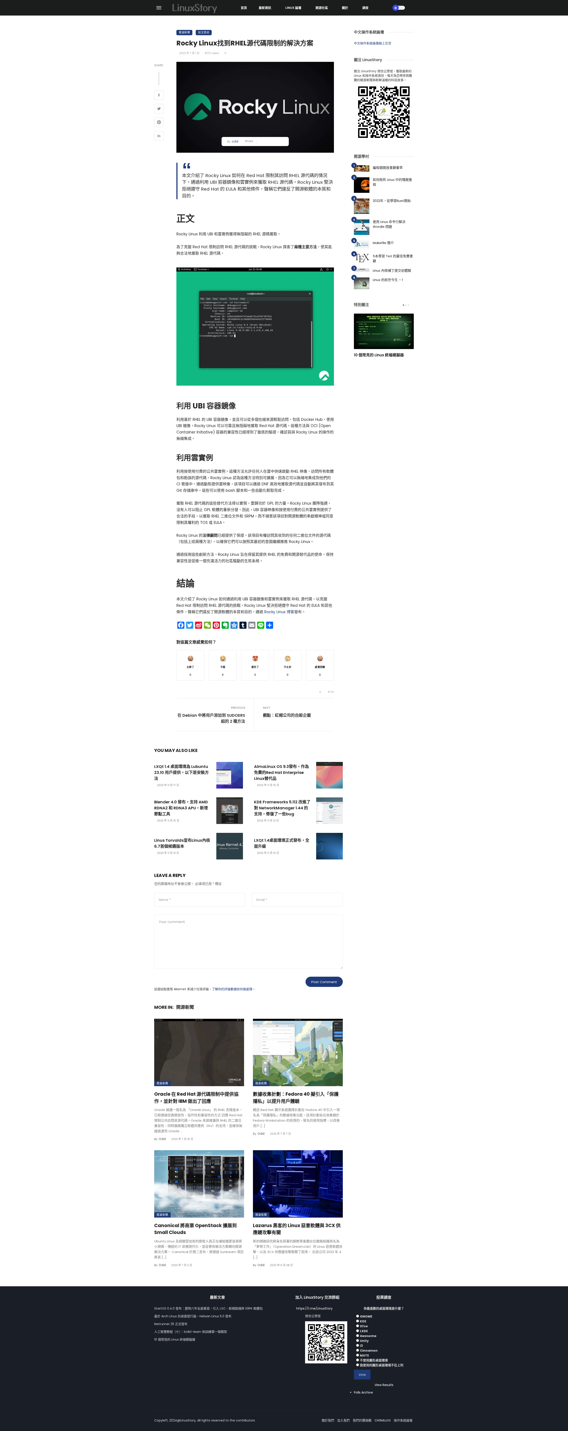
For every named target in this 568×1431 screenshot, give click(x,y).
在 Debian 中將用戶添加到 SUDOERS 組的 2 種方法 (211, 718)
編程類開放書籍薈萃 (388, 167)
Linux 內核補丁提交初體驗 (392, 270)
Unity (364, 1341)
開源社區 (322, 8)
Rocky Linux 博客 (278, 612)
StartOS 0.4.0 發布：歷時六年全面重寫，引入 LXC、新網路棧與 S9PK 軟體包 (208, 1308)
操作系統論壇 (403, 1420)
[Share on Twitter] (159, 109)
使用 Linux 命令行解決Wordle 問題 (389, 224)
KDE (363, 1321)
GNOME (366, 1316)
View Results (384, 1385)
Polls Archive (363, 1392)
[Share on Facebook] (159, 95)
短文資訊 (203, 32)
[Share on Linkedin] (159, 136)
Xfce (364, 1326)
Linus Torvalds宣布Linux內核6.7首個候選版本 (182, 843)
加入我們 (343, 1420)
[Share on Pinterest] (159, 122)
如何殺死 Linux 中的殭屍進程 (392, 182)
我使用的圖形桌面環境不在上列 (381, 1365)
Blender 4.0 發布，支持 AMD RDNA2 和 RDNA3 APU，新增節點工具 (181, 808)
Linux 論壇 (293, 8)
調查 (365, 8)
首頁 (244, 8)
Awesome (368, 1336)
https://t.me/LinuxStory (314, 1308)
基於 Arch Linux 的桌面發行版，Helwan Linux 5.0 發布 (192, 1316)
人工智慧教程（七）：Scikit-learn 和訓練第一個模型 (190, 1331)
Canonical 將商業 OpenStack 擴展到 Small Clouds (195, 1229)
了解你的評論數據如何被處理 (232, 989)
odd (235, 141)
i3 (361, 1345)
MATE (364, 1355)
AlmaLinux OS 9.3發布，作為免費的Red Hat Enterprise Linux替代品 (281, 772)
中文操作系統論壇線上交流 (372, 43)
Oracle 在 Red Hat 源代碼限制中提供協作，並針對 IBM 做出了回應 (196, 1097)
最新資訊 (265, 8)
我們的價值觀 (362, 1420)
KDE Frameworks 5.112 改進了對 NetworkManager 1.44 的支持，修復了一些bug (282, 808)
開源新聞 (184, 32)
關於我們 (328, 1420)
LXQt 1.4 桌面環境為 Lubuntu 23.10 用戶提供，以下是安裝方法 (181, 772)
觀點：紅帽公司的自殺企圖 (287, 715)
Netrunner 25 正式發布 (170, 1324)
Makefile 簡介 (383, 242)
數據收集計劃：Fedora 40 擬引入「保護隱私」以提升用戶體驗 (296, 1097)
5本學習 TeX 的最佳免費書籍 (393, 259)
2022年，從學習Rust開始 (392, 200)
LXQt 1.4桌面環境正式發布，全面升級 (281, 843)
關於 (345, 8)
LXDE (364, 1331)
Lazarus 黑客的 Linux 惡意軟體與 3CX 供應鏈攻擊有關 (297, 1229)
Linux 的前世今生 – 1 (388, 279)
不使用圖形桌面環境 (374, 1360)
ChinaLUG (383, 1420)
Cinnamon (369, 1350)
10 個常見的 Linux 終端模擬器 (379, 355)
